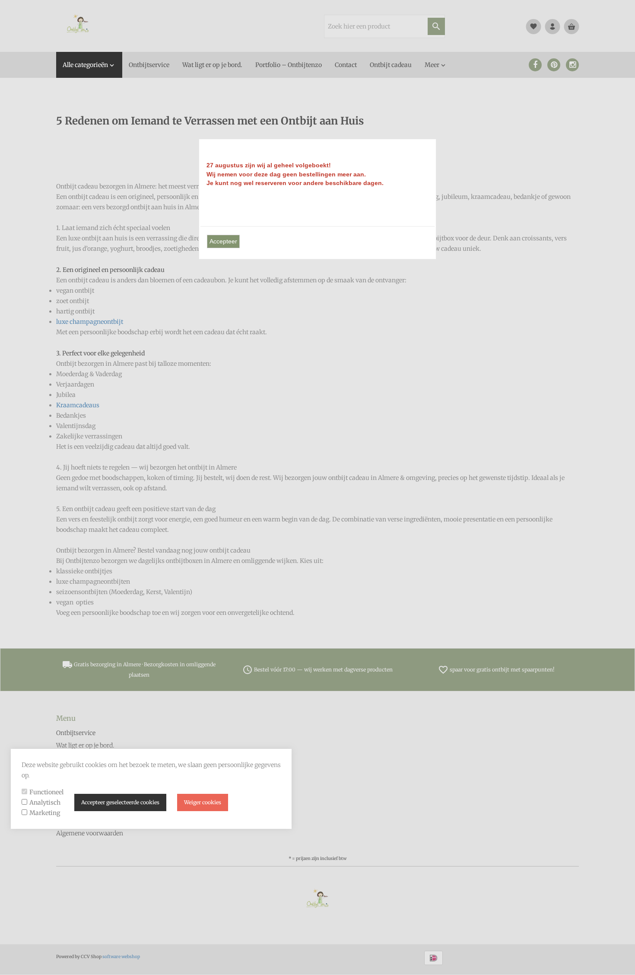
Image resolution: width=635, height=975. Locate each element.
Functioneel (46, 792)
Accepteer (223, 241)
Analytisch (44, 802)
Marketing (44, 813)
